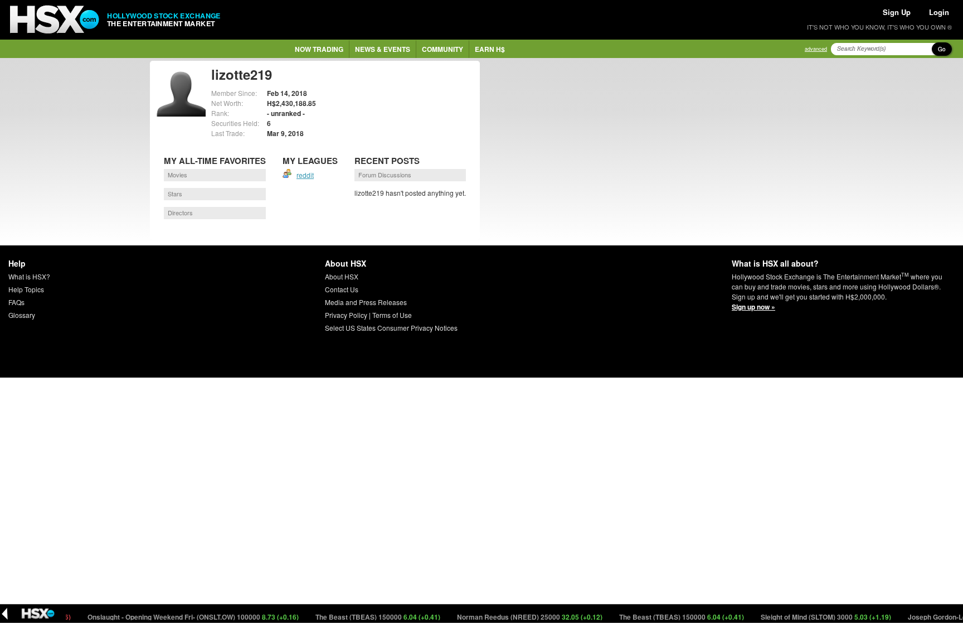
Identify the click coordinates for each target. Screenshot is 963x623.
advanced (816, 48)
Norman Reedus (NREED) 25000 (520, 617)
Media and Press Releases (366, 302)
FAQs (16, 302)
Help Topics (26, 289)
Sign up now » (753, 307)
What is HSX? (29, 276)
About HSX (341, 276)
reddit (305, 175)
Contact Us (341, 289)
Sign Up (897, 12)
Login (939, 12)
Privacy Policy (346, 315)
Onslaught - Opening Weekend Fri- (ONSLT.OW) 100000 (183, 617)
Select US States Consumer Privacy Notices (391, 327)
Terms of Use (392, 315)
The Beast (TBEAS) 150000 (368, 617)
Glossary (21, 315)
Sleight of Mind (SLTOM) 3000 (817, 617)
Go (942, 49)
